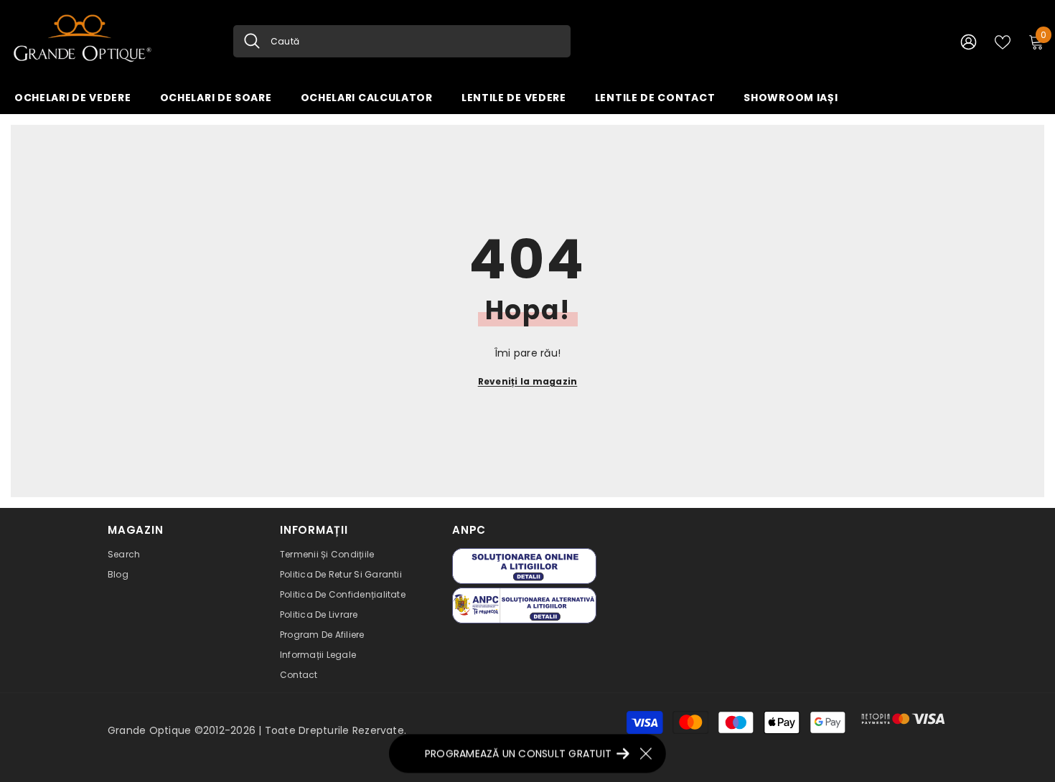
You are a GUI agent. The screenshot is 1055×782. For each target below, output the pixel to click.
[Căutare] (402, 41)
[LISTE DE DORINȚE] (1003, 41)
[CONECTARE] (968, 41)
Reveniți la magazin (528, 381)
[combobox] (415, 41)
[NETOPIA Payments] (903, 719)
